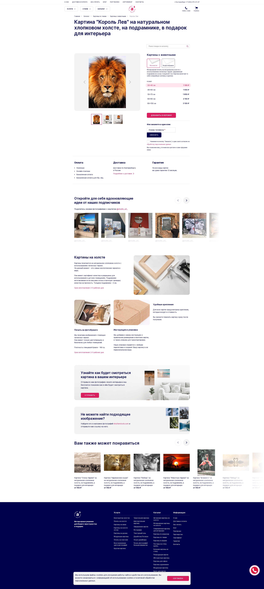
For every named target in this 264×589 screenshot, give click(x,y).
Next (186, 200)
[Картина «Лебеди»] (236, 462)
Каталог (101, 9)
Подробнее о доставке (122, 174)
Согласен (178, 578)
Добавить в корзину (161, 115)
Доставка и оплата (79, 2)
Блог (105, 2)
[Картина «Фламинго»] (206, 462)
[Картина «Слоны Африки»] (87, 462)
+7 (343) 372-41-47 (193, 2)
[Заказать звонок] (254, 570)
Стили (85, 9)
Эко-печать (95, 2)
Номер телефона (157, 130)
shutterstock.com (121, 424)
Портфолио (114, 2)
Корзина (196, 11)
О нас (66, 2)
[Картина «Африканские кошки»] (117, 462)
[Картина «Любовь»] (147, 462)
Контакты (140, 2)
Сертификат (127, 2)
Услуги (70, 9)
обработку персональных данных (159, 144)
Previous (178, 200)
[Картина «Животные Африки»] (176, 462)
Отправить (90, 395)
